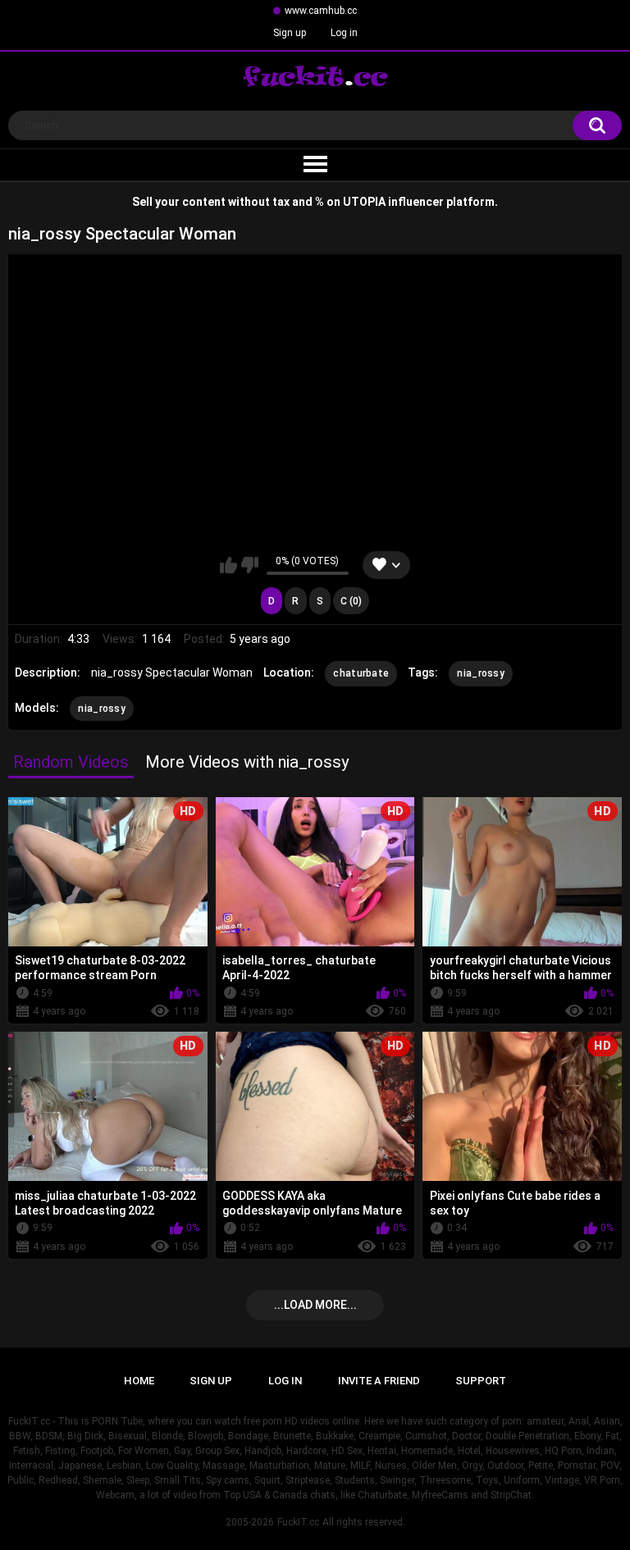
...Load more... (315, 1304)
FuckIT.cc (298, 1522)
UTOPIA (364, 201)
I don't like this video (249, 565)
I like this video (228, 565)
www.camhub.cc (321, 10)
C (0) (351, 601)
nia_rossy (480, 673)
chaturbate (361, 673)
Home (139, 1380)
